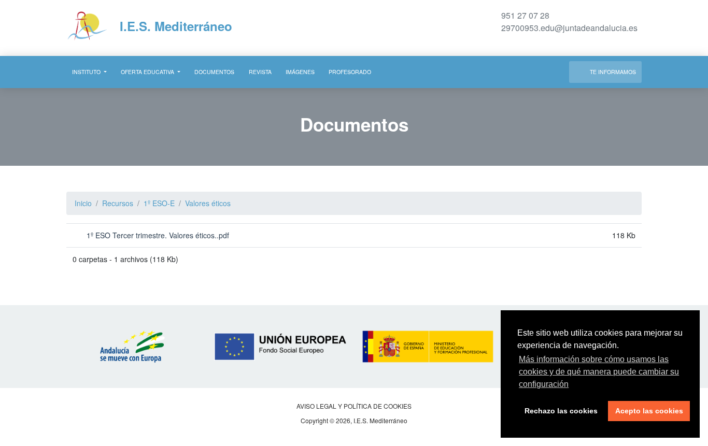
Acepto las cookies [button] (649, 411)
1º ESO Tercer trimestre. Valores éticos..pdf (156, 235)
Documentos (214, 72)
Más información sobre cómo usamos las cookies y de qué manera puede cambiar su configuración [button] (599, 372)
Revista (260, 72)
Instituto (87, 72)
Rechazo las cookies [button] (561, 411)
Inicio (83, 203)
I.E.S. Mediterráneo (174, 26)
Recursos (117, 203)
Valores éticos (208, 203)
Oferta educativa (148, 72)
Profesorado (350, 72)
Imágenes (300, 72)
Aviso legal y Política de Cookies (354, 405)
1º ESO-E (159, 203)
